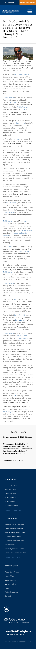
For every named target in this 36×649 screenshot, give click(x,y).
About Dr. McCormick (12, 572)
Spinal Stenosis (10, 498)
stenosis (9, 247)
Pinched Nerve (10, 494)
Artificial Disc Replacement (14, 525)
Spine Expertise (10, 580)
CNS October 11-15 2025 (13, 461)
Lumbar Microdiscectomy (14, 541)
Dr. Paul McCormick (21, 74)
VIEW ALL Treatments (13, 558)
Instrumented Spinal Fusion (15, 533)
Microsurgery (9, 545)
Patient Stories (10, 576)
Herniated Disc (10, 490)
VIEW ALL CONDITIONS (13, 510)
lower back (20, 123)
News (7, 588)
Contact (8, 596)
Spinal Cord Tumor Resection (15, 553)
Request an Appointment (28, 2)
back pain (12, 102)
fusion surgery (22, 336)
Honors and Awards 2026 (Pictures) (17, 437)
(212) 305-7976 (10, 2)
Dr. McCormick (8, 98)
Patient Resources (11, 592)
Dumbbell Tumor (11, 486)
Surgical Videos (10, 584)
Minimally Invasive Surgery (14, 549)
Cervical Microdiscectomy (14, 529)
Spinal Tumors (10, 502)
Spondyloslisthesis (11, 506)
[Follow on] (6, 609)
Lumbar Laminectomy (13, 537)
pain (23, 110)
